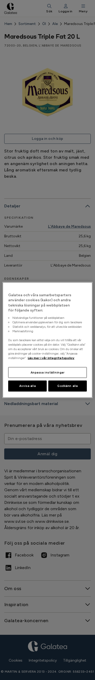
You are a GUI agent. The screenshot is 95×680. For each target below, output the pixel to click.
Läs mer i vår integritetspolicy (51, 358)
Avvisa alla (27, 386)
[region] (47, 340)
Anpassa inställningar (48, 372)
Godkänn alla (67, 386)
